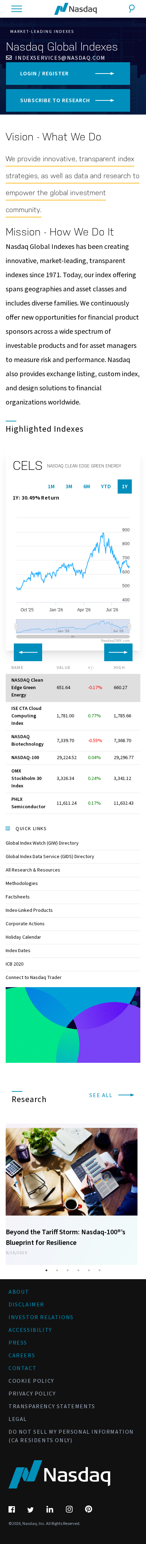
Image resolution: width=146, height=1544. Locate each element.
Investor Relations (41, 1317)
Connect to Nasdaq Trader (34, 977)
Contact (22, 1368)
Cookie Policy (31, 1381)
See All (101, 1095)
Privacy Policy (32, 1394)
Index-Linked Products (29, 910)
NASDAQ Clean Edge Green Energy (27, 688)
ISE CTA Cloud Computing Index (26, 716)
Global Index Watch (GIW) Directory (42, 843)
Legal (18, 1419)
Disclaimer (26, 1305)
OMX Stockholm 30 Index (26, 779)
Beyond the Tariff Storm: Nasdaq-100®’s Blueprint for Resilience (65, 1237)
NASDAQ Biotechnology (27, 740)
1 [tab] (46, 1270)
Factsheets (18, 897)
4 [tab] (78, 1270)
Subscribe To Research (55, 100)
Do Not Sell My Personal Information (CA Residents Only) (71, 1436)
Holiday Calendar (23, 937)
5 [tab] (88, 1270)
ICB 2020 (14, 964)
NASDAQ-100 (25, 757)
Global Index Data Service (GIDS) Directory (50, 856)
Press (18, 1343)
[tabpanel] (71, 1191)
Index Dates (18, 950)
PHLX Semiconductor (28, 803)
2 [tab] (57, 1270)
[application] (73, 1025)
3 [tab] (67, 1270)
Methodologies (22, 883)
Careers (22, 1355)
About (19, 1292)
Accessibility (30, 1330)
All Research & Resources (33, 870)
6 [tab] (99, 1270)
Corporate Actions (25, 923)
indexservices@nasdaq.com (60, 58)
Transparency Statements (52, 1406)
